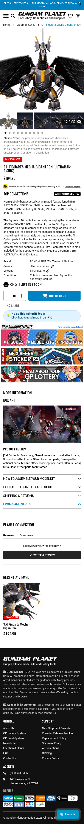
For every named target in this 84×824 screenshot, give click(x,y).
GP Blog (47, 753)
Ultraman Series (26, 24)
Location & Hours (13, 748)
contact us (50, 713)
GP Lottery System (14, 733)
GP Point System (13, 738)
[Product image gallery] (42, 70)
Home (6, 24)
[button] (78, 16)
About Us (8, 728)
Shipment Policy (52, 743)
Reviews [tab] (8, 536)
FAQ (5, 753)
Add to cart (57, 295)
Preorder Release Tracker (57, 733)
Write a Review (45, 556)
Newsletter (10, 743)
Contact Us (10, 758)
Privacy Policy (50, 758)
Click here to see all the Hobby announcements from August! (42, 5)
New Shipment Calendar (56, 728)
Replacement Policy (54, 738)
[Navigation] (6, 16)
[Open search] (13, 16)
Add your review (67, 194)
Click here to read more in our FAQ (31, 317)
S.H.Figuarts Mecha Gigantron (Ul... (15, 626)
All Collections (50, 748)
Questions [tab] (26, 536)
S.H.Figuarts (37, 270)
